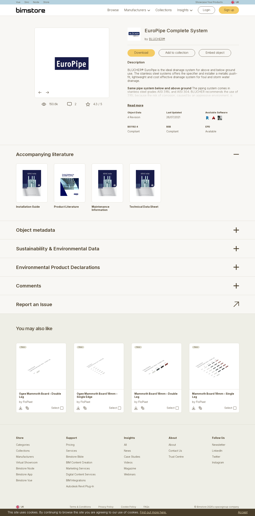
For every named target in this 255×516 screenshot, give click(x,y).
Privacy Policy (105, 506)
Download (141, 52)
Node (36, 2)
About (172, 444)
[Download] (20, 408)
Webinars (130, 474)
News (127, 450)
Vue (18, 2)
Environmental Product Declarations (58, 267)
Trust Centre (176, 456)
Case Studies (132, 456)
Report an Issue (34, 304)
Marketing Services (78, 468)
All (125, 444)
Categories (23, 444)
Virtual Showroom (27, 462)
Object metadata (35, 230)
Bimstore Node (25, 468)
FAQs (146, 506)
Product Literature (66, 206)
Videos (128, 462)
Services (71, 450)
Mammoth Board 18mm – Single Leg (213, 395)
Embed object (215, 52)
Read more (135, 105)
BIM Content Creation (79, 462)
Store (46, 2)
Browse (113, 10)
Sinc (26, 2)
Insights (183, 10)
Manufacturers (135, 10)
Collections (164, 10)
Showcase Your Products (209, 2)
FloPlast (27, 401)
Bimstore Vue (24, 480)
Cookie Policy (128, 506)
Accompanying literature (45, 154)
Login (206, 10)
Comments (28, 286)
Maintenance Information (100, 208)
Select (55, 407)
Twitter (216, 456)
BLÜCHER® (157, 39)
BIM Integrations (76, 480)
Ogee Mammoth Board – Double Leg (40, 395)
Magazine (130, 468)
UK (237, 2)
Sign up (229, 10)
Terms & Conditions (80, 506)
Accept (243, 512)
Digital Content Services (81, 474)
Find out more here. (153, 512)
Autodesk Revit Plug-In (80, 486)
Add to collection (176, 52)
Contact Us (175, 450)
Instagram (218, 462)
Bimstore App (24, 474)
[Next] (47, 92)
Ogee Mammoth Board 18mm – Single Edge (97, 395)
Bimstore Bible (75, 456)
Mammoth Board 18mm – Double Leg (156, 395)
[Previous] (40, 92)
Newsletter (218, 444)
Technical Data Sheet (143, 206)
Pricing (70, 444)
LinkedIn (217, 450)
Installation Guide (28, 206)
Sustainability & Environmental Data (57, 248)
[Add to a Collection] (27, 408)
